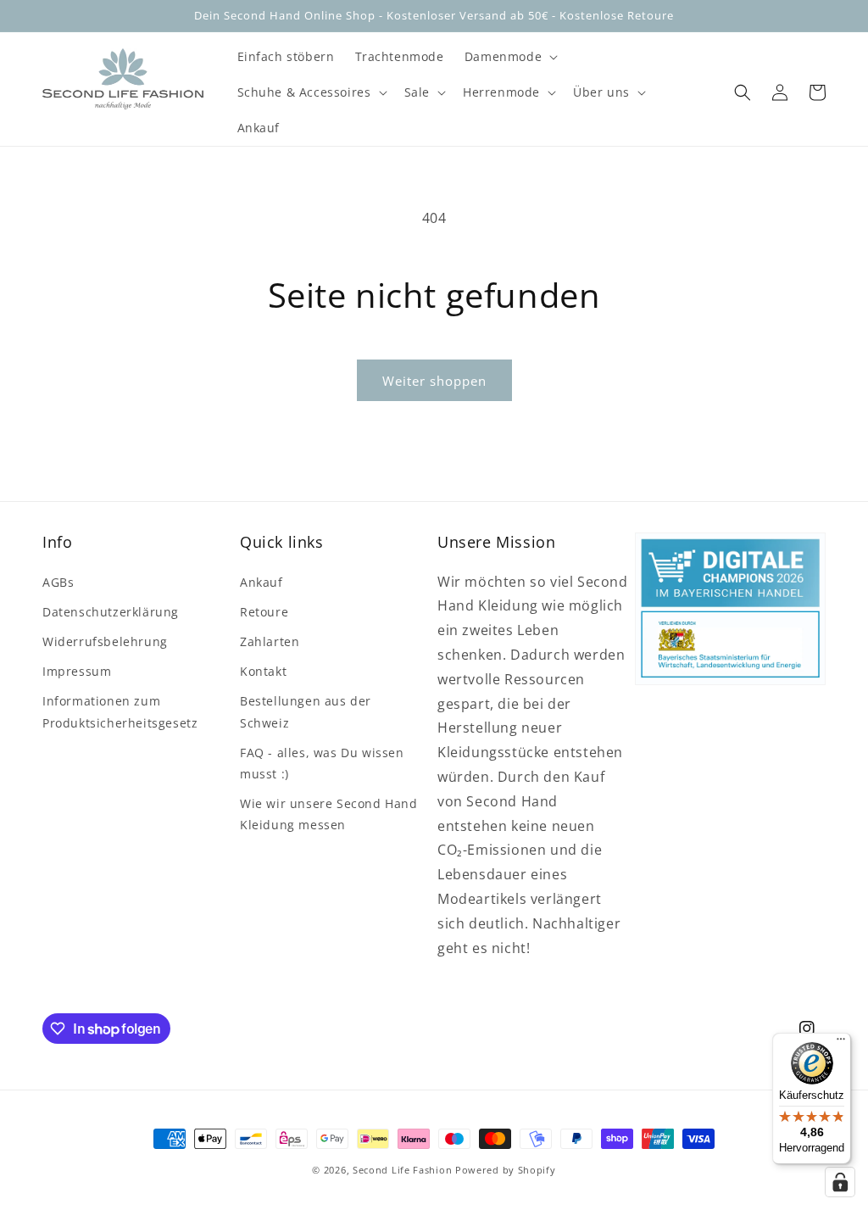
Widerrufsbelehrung (105, 641)
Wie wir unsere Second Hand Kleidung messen (329, 814)
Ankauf (261, 582)
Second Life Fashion (402, 1169)
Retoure (264, 612)
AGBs (58, 582)
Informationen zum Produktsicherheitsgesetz (120, 711)
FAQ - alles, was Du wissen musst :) (322, 763)
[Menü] (841, 1043)
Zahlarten (269, 641)
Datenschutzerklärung (110, 612)
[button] (509, 57)
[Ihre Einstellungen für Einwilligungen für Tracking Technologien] (840, 1182)
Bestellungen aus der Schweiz (305, 711)
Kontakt (263, 671)
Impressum (76, 671)
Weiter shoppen (434, 380)
